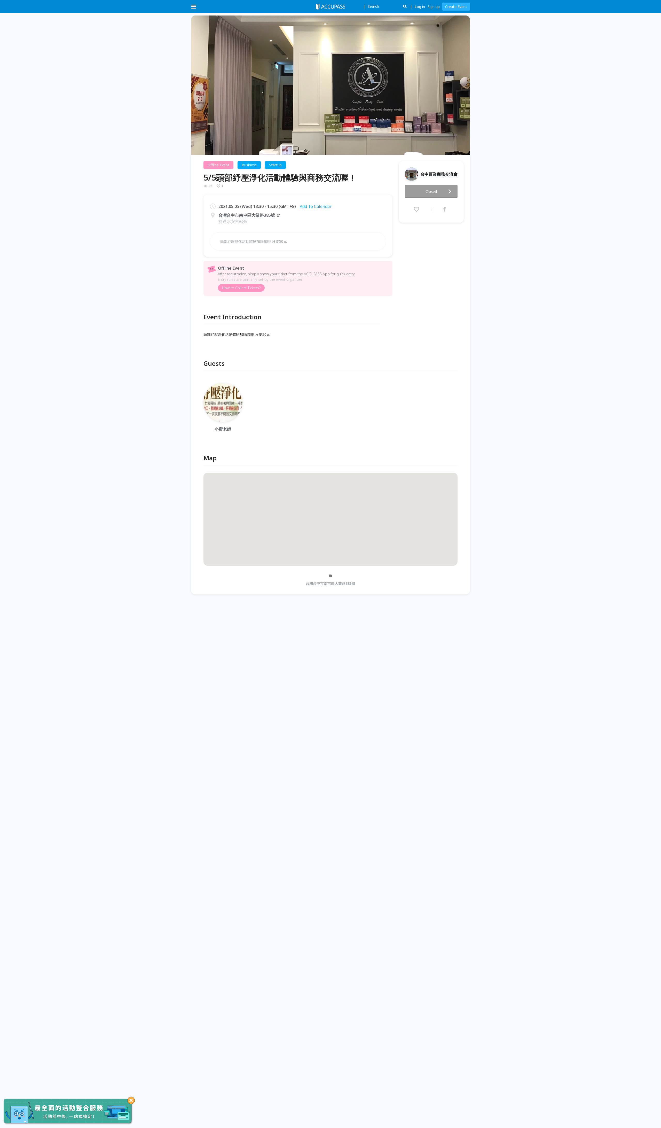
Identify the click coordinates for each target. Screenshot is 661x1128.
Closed (431, 191)
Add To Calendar (316, 206)
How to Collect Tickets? (241, 287)
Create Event (456, 6)
